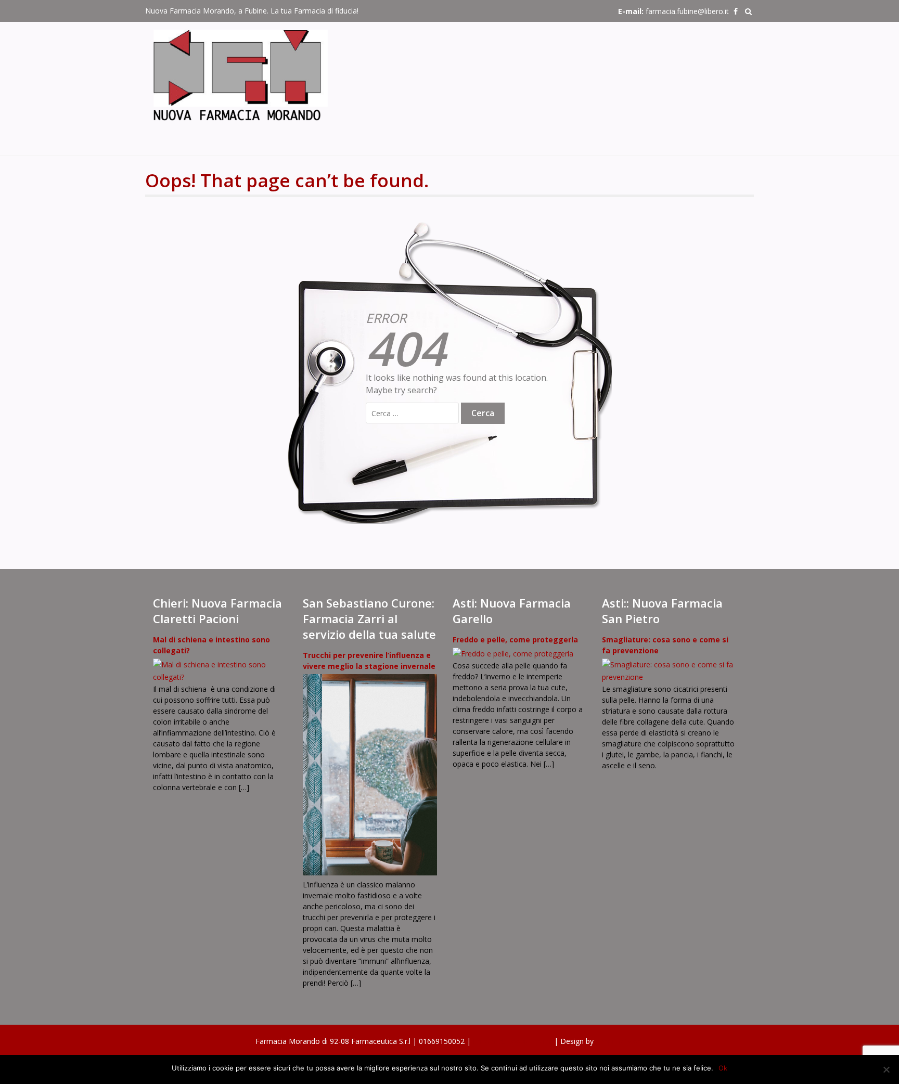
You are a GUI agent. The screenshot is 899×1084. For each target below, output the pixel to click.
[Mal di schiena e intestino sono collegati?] (220, 677)
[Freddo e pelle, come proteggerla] (513, 654)
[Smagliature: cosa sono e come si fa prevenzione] (669, 677)
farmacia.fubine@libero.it (687, 11)
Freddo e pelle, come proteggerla (515, 639)
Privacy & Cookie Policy (513, 1041)
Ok (722, 1068)
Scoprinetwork (620, 1041)
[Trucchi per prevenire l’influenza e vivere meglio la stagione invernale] (370, 872)
